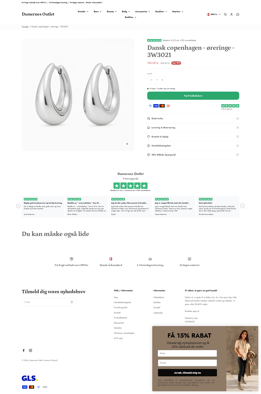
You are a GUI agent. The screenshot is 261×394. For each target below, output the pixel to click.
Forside (25, 26)
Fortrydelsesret (120, 317)
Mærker (176, 11)
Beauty (110, 11)
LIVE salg (118, 338)
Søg (116, 297)
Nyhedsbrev (159, 297)
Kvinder (82, 11)
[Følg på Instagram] (30, 350)
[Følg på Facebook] (23, 350)
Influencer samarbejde (124, 333)
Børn (96, 11)
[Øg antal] (162, 80)
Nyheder (118, 327)
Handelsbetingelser (122, 302)
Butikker (129, 17)
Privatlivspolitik (120, 307)
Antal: (150, 73)
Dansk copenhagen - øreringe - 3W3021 (50, 26)
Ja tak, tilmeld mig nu (187, 373)
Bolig (124, 11)
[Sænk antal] (151, 80)
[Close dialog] (254, 329)
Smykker (159, 11)
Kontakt (117, 312)
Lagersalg (158, 312)
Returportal (119, 322)
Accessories (141, 11)
